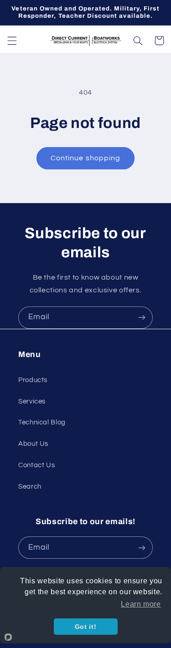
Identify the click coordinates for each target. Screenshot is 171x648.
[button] (11, 40)
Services (32, 401)
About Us (33, 443)
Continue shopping (85, 158)
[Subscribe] (141, 317)
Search (29, 486)
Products (32, 380)
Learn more (141, 604)
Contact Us (36, 465)
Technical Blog (42, 422)
